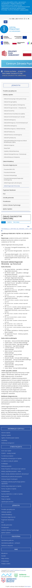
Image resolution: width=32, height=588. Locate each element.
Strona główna (10, 71)
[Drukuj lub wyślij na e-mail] (28, 226)
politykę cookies (24, 10)
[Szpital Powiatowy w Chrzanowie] (11, 29)
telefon (9, 222)
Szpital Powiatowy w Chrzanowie (18, 570)
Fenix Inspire (28, 586)
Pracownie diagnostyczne (12, 73)
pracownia (16, 222)
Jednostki (21, 71)
